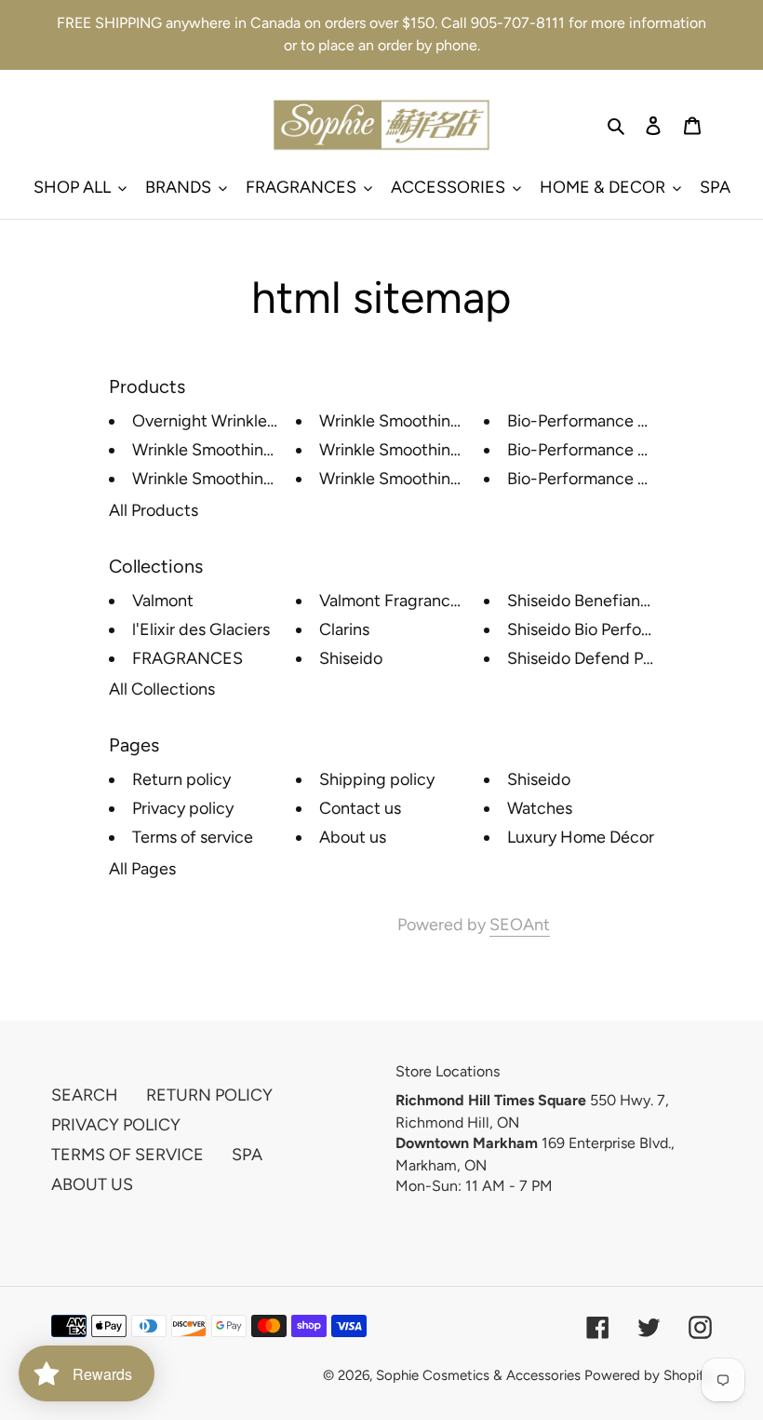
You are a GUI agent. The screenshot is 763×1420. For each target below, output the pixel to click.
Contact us (360, 808)
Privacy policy (183, 808)
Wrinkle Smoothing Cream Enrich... (447, 478)
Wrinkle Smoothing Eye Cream (432, 421)
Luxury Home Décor (580, 837)
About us (352, 837)
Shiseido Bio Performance (602, 629)
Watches (539, 808)
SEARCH (84, 1095)
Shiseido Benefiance (583, 600)
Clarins (344, 629)
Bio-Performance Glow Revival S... (632, 450)
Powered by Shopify (648, 1375)
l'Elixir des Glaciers (201, 629)
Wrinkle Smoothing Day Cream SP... (262, 478)
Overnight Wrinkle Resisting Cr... (251, 421)
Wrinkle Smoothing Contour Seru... (260, 450)
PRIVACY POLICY (116, 1125)
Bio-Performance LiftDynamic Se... (634, 478)
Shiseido (350, 658)
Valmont (163, 600)
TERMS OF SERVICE (127, 1154)
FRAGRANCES (187, 658)
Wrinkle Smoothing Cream (416, 450)
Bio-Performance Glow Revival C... (633, 421)
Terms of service (192, 837)
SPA (247, 1154)
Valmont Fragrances (393, 600)
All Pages (142, 869)
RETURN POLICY (209, 1095)
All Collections (162, 689)
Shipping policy (377, 779)
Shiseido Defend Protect (598, 658)
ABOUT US (92, 1184)
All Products (153, 510)
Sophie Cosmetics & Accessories (478, 1375)
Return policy (181, 779)
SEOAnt (519, 924)
